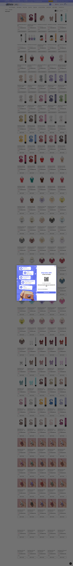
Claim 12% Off (46, 292)
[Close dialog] (55, 266)
